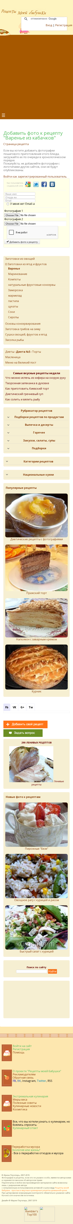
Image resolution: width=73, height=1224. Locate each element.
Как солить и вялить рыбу (22, 399)
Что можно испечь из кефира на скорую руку (35, 378)
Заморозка (15, 290)
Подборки (39, 448)
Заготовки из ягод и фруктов (27, 264)
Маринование (17, 274)
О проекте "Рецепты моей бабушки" (37, 1071)
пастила (13, 301)
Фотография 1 (13, 211)
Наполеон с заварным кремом (36, 639)
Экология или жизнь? (26, 1150)
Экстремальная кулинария (30, 1096)
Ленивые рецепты (48, 783)
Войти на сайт (22, 1046)
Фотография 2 (13, 219)
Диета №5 (23, 352)
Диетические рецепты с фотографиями (36, 539)
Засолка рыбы (14, 340)
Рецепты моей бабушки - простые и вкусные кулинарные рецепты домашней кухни (35, 1189)
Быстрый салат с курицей (36, 951)
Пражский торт (36, 593)
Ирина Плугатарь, (12, 1175)
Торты (36, 352)
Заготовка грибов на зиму (22, 329)
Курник (36, 691)
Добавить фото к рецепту (23, 241)
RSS (50, 1081)
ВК (19, 1081)
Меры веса (20, 1099)
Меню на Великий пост (20, 362)
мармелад (15, 295)
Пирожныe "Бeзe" (36, 848)
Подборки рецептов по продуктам (39, 417)
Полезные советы (24, 1103)
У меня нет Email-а (22, 204)
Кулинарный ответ (25, 1128)
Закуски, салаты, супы (39, 440)
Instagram (28, 1081)
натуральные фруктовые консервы (31, 285)
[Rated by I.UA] (47, 1220)
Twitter (41, 1081)
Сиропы (13, 317)
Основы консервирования (22, 323)
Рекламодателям (24, 1074)
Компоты (14, 279)
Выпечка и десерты (39, 425)
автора (24, 1185)
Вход (49, 25)
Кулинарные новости (27, 1106)
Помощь (18, 1052)
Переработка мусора (26, 1147)
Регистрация (63, 25)
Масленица (12, 357)
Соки (11, 312)
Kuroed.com (7, 1195)
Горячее (39, 432)
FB (14, 1081)
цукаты (13, 306)
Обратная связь (23, 1077)
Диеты (9, 352)
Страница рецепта (16, 144)
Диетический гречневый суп (24, 394)
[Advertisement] (36, 73)
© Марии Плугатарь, (18, 1200)
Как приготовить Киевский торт (27, 388)
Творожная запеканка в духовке (27, 383)
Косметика (20, 1109)
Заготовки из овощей (20, 259)
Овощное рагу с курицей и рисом (36, 900)
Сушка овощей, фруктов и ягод (26, 334)
